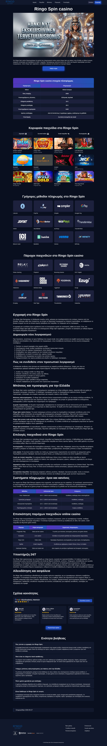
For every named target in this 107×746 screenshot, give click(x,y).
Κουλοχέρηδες (83, 133)
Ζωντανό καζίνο (42, 133)
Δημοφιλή (21, 133)
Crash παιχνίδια (62, 133)
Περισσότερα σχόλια (53, 627)
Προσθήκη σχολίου (85, 600)
